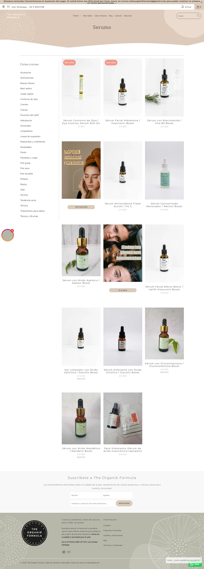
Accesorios (25, 72)
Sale (22, 189)
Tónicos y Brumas (29, 216)
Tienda (75, 16)
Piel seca (24, 168)
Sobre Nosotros (101, 16)
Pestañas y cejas (28, 157)
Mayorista (128, 16)
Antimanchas (26, 77)
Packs (23, 152)
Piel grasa (25, 163)
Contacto (118, 16)
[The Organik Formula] (15, 15)
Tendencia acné (28, 200)
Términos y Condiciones (112, 545)
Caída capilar (27, 94)
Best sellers (26, 88)
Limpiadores (26, 131)
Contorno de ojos (29, 99)
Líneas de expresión (30, 136)
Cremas (24, 104)
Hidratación (26, 120)
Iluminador (25, 125)
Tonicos (24, 205)
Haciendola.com (93, 563)
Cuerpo (24, 109)
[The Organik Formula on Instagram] (3, 7)
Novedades (26, 147)
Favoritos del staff (29, 115)
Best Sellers (88, 16)
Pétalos (24, 179)
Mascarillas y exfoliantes (32, 141)
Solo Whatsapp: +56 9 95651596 (28, 7)
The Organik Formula (35, 563)
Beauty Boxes (27, 83)
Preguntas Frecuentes (112, 530)
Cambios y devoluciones (113, 535)
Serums (24, 195)
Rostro (23, 184)
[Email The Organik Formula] (8, 7)
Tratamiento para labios (32, 211)
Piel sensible (26, 173)
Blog (111, 16)
